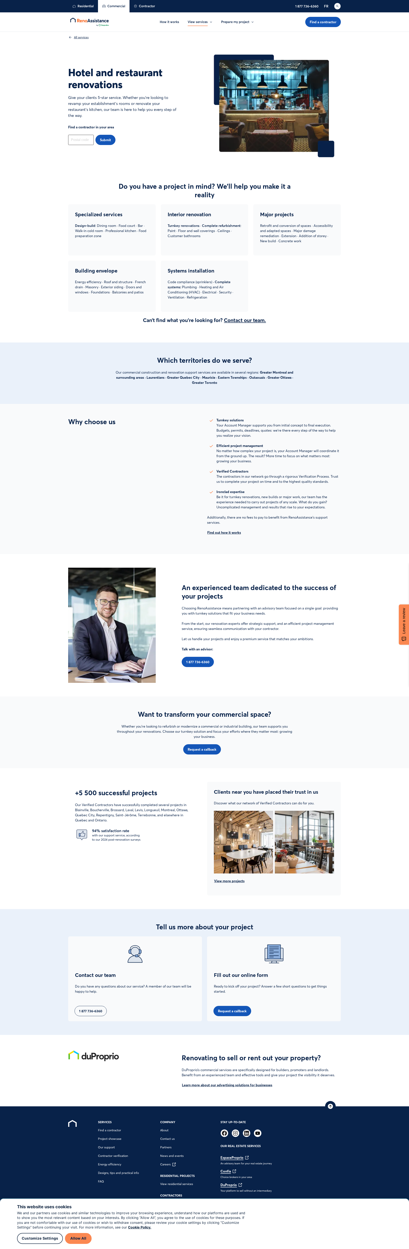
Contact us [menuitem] (167, 1139)
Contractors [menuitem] (171, 1195)
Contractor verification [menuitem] (113, 1156)
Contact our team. (245, 320)
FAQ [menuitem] (101, 1181)
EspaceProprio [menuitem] (231, 1157)
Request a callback (202, 749)
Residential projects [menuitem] (177, 1176)
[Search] (337, 6)
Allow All (78, 1238)
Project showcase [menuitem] (109, 1139)
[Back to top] (330, 1106)
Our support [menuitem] (106, 1147)
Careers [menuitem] (165, 1164)
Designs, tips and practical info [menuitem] (118, 1173)
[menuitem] (83, 6)
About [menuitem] (164, 1130)
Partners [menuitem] (165, 1147)
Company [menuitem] (167, 1122)
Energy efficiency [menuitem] (109, 1164)
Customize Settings (40, 1238)
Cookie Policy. (139, 1227)
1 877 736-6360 (306, 6)
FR (326, 6)
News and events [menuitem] (172, 1156)
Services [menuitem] (105, 1122)
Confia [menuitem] (225, 1171)
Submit (105, 140)
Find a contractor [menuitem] (109, 1130)
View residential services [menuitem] (176, 1184)
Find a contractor (323, 22)
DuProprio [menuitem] (228, 1185)
